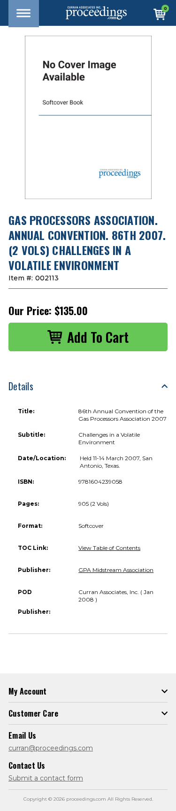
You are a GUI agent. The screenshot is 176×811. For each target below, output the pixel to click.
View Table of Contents (109, 547)
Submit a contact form (45, 778)
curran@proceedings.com (50, 748)
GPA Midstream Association (115, 569)
